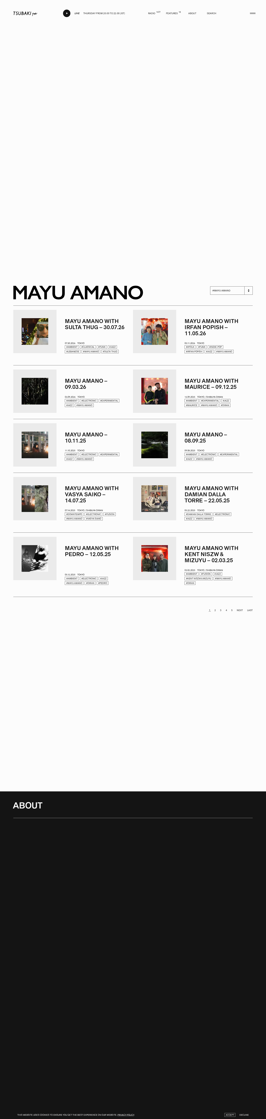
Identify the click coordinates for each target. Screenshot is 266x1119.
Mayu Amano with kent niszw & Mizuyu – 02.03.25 (211, 554)
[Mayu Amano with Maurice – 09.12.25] (154, 392)
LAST (250, 610)
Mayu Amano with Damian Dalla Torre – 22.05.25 (211, 494)
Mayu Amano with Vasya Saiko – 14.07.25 (92, 494)
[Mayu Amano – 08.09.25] (154, 446)
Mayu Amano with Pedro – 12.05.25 (92, 551)
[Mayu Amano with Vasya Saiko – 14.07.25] (35, 502)
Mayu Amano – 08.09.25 (206, 438)
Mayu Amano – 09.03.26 (86, 384)
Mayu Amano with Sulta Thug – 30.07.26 (95, 324)
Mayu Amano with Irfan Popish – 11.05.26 (211, 327)
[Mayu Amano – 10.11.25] (35, 446)
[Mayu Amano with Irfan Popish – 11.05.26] (154, 335)
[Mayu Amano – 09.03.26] (35, 392)
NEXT (240, 610)
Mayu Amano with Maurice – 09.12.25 (211, 384)
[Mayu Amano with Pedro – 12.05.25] (35, 565)
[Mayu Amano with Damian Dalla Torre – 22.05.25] (154, 502)
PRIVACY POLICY (125, 1115)
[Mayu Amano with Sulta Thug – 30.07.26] (35, 335)
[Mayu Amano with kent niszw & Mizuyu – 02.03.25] (154, 565)
